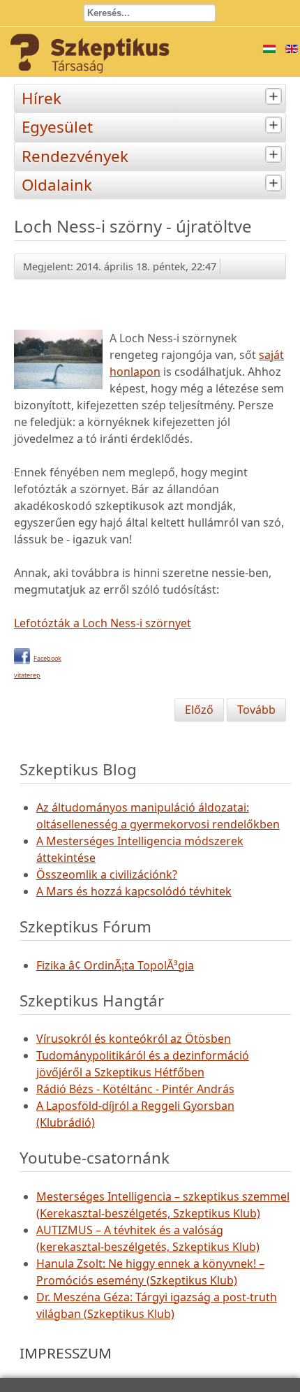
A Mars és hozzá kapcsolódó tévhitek (134, 891)
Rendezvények (75, 156)
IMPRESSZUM (66, 1353)
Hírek (41, 98)
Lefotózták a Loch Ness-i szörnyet (102, 623)
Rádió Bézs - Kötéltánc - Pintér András (135, 1089)
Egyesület (57, 127)
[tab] (275, 97)
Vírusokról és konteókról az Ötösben (133, 1038)
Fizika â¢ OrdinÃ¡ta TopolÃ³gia (115, 965)
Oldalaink (57, 185)
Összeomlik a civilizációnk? (106, 874)
